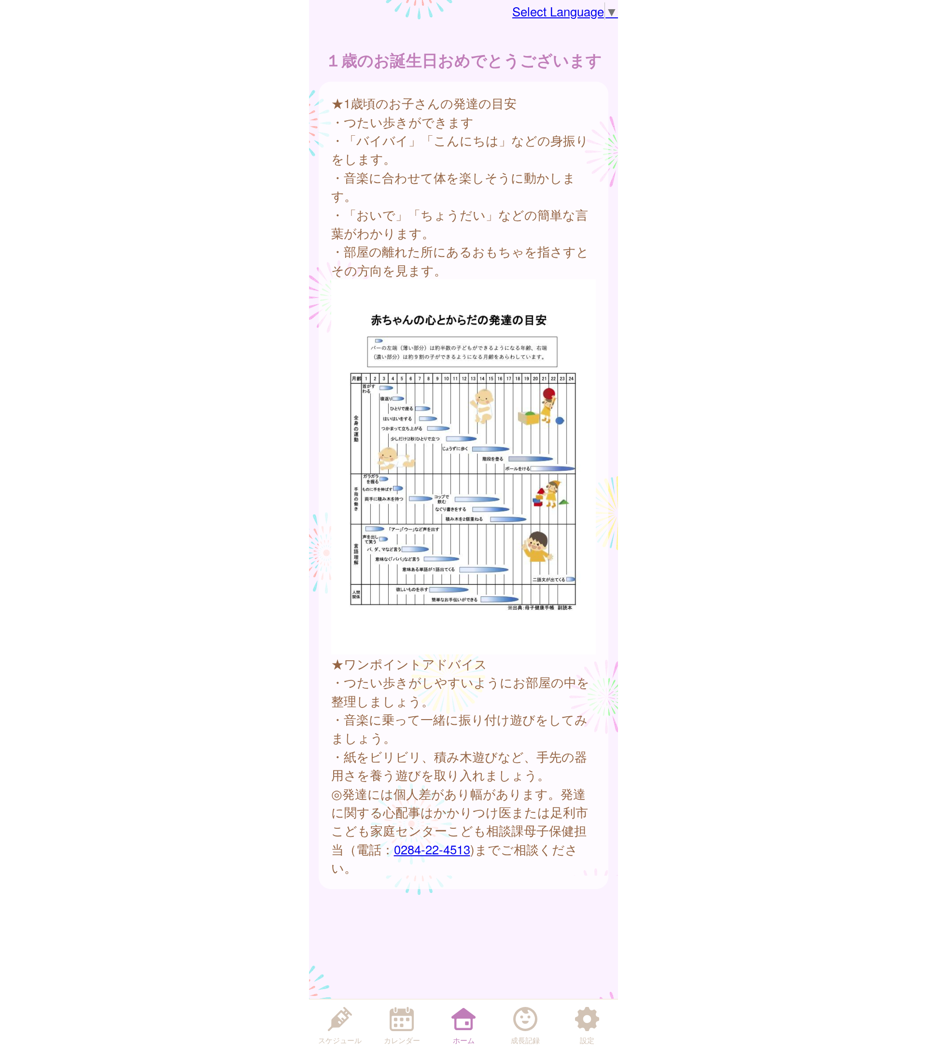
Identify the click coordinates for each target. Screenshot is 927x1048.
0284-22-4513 (432, 849)
